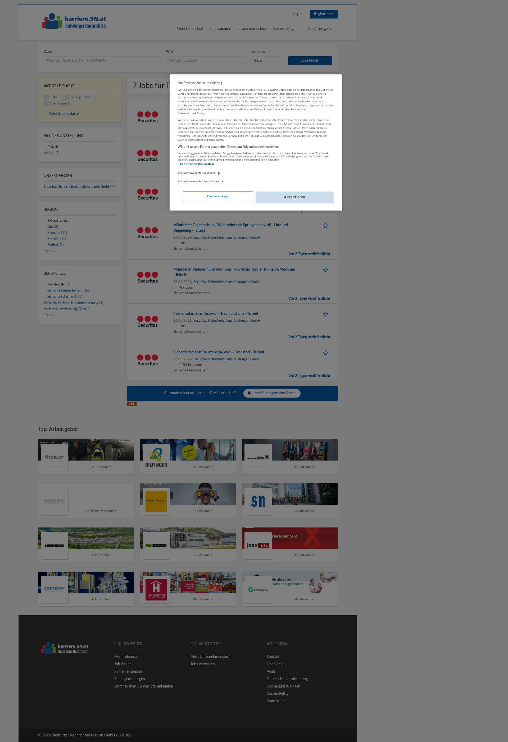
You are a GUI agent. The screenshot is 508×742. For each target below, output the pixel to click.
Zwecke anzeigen (218, 196)
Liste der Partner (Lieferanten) (196, 164)
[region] (256, 142)
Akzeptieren (294, 197)
